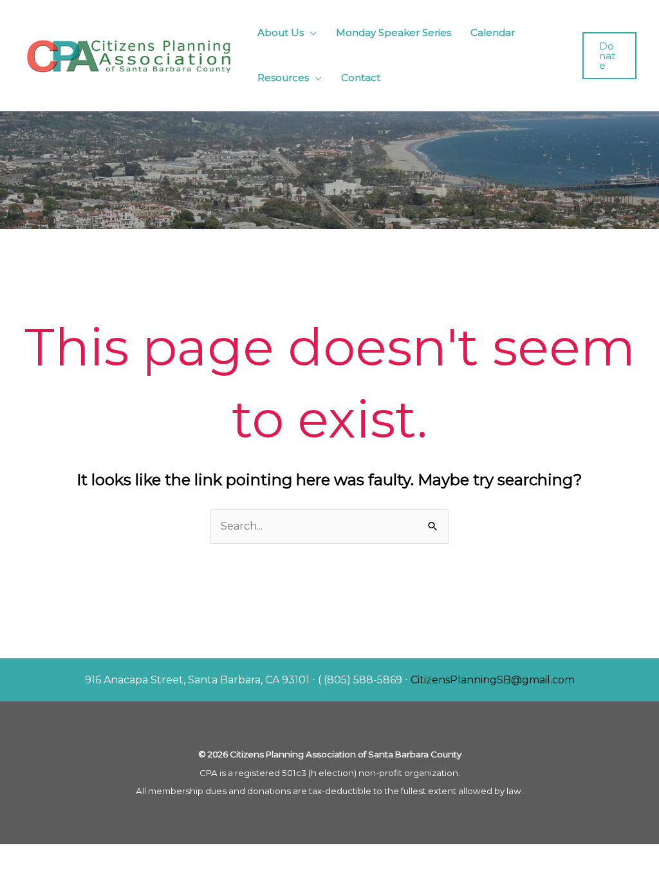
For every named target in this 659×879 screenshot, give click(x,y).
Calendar (492, 32)
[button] (609, 55)
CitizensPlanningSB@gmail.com (493, 680)
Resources (283, 77)
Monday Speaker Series (393, 32)
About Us (280, 32)
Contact (360, 77)
